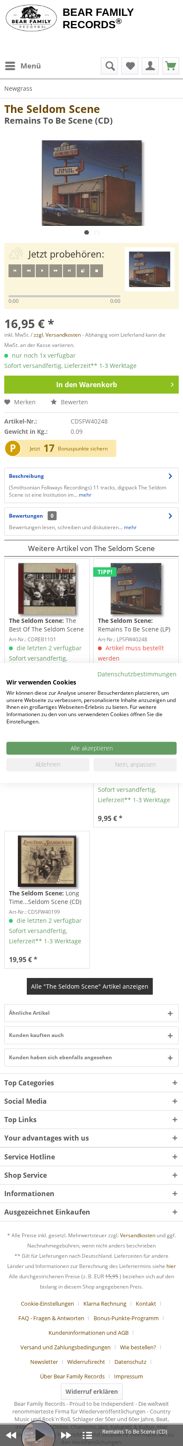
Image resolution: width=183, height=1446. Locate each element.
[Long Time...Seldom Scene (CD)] (47, 861)
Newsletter (44, 1362)
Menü (30, 66)
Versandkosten (137, 1235)
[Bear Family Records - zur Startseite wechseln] (31, 18)
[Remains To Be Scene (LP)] (136, 588)
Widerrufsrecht (86, 1362)
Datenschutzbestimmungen (137, 674)
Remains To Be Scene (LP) (134, 624)
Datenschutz (130, 1362)
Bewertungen (26, 515)
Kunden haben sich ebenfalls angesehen (60, 1057)
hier (171, 1266)
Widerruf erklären (92, 1391)
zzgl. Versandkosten (57, 334)
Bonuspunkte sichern (83, 448)
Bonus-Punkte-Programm (126, 1318)
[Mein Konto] (150, 65)
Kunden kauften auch (36, 1035)
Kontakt (146, 1303)
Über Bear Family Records (72, 1376)
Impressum (128, 1376)
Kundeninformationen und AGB (89, 1332)
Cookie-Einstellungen (47, 1303)
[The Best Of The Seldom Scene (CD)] (47, 588)
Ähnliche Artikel (29, 1012)
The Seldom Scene (52, 109)
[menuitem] (22, 65)
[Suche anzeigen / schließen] (109, 65)
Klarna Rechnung (104, 1303)
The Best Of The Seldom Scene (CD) (46, 625)
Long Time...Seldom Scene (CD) (45, 897)
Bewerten (73, 402)
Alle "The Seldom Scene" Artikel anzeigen (90, 986)
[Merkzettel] (129, 65)
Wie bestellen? (138, 1347)
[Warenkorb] (170, 65)
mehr (84, 494)
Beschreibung (26, 476)
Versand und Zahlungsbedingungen (65, 1347)
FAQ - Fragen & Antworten (51, 1318)
